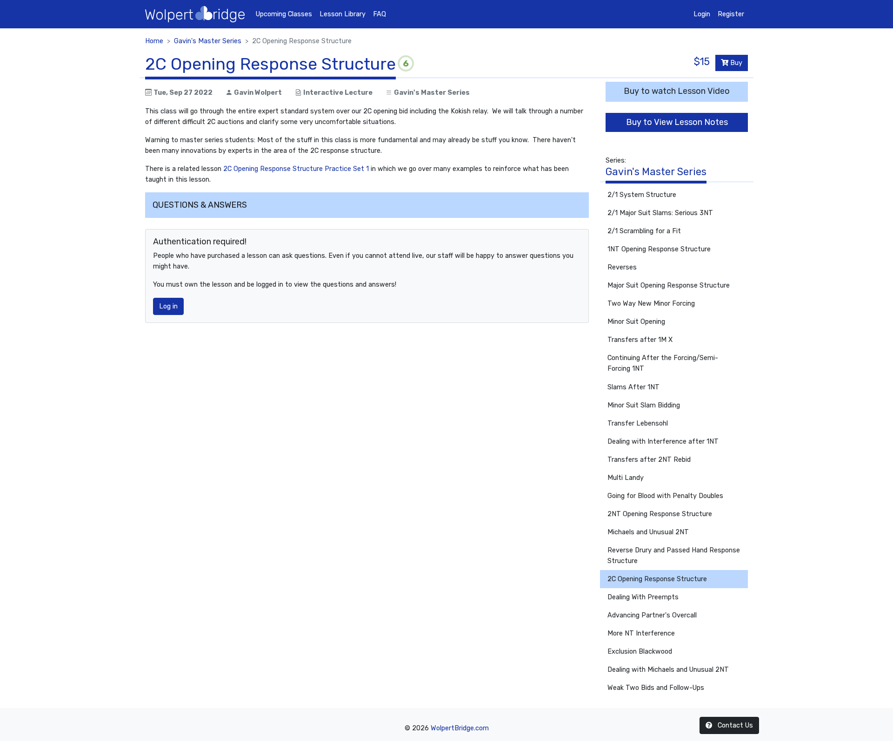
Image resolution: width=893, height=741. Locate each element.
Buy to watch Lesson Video (677, 91)
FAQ (379, 14)
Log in (168, 306)
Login (701, 14)
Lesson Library (343, 14)
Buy (735, 63)
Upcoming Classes (284, 14)
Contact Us (734, 725)
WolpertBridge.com (460, 728)
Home (154, 41)
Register (731, 14)
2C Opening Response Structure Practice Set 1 (296, 169)
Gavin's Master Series (207, 41)
